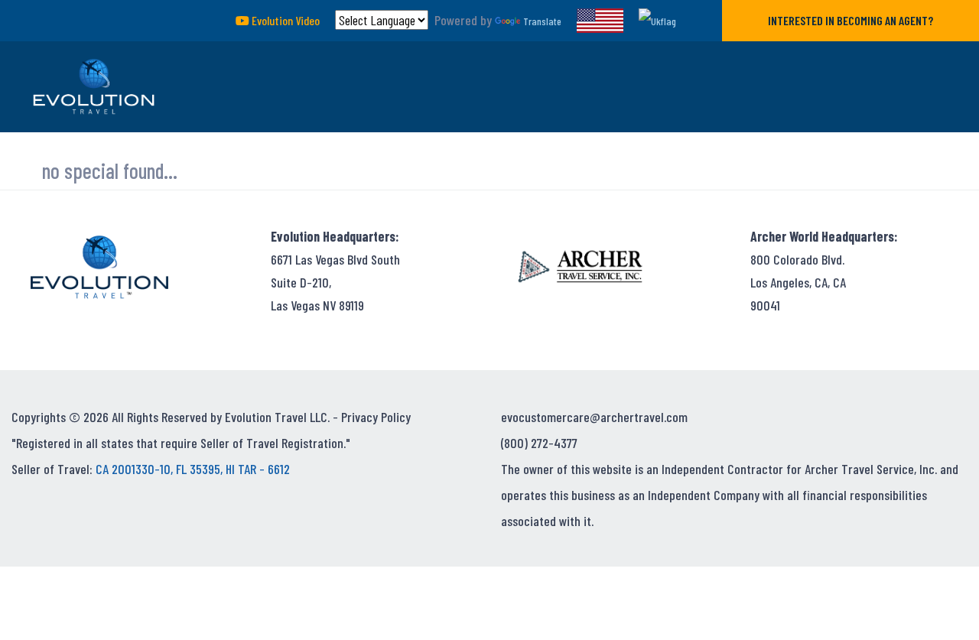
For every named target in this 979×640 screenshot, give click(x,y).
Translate (542, 21)
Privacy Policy (376, 416)
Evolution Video (284, 20)
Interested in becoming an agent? (850, 20)
